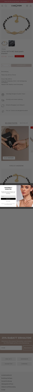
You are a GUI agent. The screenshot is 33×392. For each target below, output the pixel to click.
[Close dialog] (32, 186)
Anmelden (8, 198)
